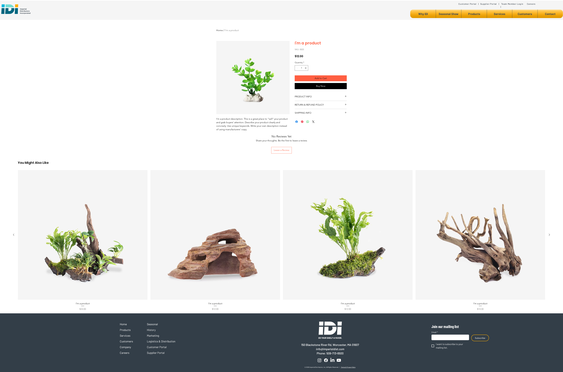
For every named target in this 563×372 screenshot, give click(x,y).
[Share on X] (313, 121)
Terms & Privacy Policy (348, 367)
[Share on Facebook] (296, 121)
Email (434, 332)
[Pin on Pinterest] (302, 121)
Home (219, 30)
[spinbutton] (301, 68)
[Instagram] (319, 360)
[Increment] (306, 68)
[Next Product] (549, 235)
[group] (281, 240)
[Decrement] (297, 68)
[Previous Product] (13, 235)
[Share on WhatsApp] (308, 121)
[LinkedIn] (332, 360)
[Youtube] (338, 360)
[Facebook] (325, 360)
